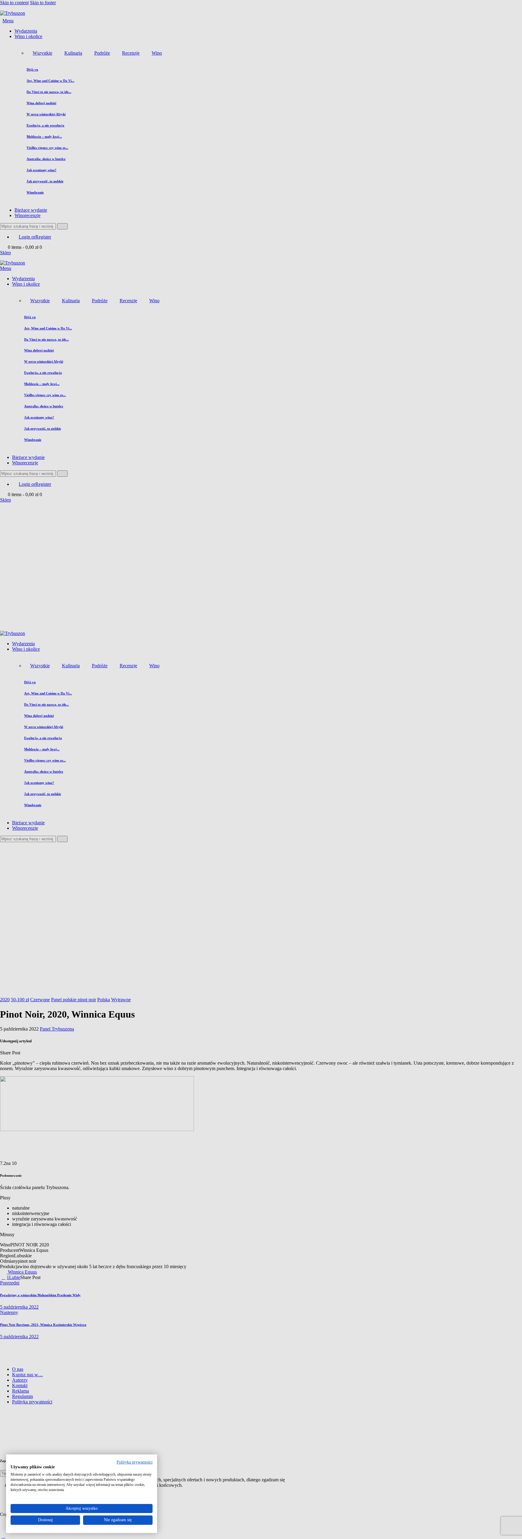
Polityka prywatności (135, 1462)
